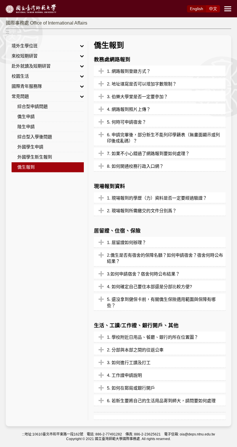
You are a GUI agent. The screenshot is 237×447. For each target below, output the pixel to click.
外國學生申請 (30, 146)
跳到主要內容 (12, 3)
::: (7, 32)
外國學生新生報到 (34, 156)
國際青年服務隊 (27, 86)
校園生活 (20, 76)
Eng (196, 8)
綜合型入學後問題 (34, 136)
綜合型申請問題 (32, 106)
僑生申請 (26, 116)
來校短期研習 (25, 55)
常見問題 (20, 96)
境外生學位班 (25, 45)
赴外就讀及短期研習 (31, 66)
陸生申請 (26, 126)
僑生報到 (26, 167)
